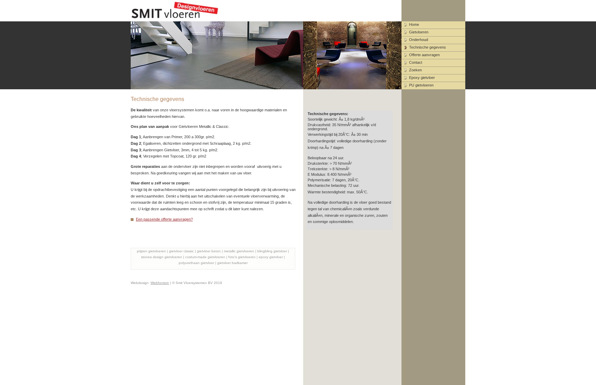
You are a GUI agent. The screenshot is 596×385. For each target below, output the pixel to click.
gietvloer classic (181, 251)
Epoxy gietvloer (422, 77)
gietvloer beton (209, 251)
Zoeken (415, 70)
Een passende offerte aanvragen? (164, 219)
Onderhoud (418, 40)
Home (414, 24)
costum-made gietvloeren (205, 257)
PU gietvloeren (421, 85)
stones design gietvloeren (161, 257)
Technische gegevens (427, 47)
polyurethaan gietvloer (196, 263)
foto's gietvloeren (242, 257)
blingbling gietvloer (272, 251)
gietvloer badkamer (232, 263)
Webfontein (160, 283)
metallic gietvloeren (239, 251)
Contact (415, 62)
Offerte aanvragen (424, 55)
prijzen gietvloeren (151, 251)
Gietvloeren (418, 32)
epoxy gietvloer (271, 257)
